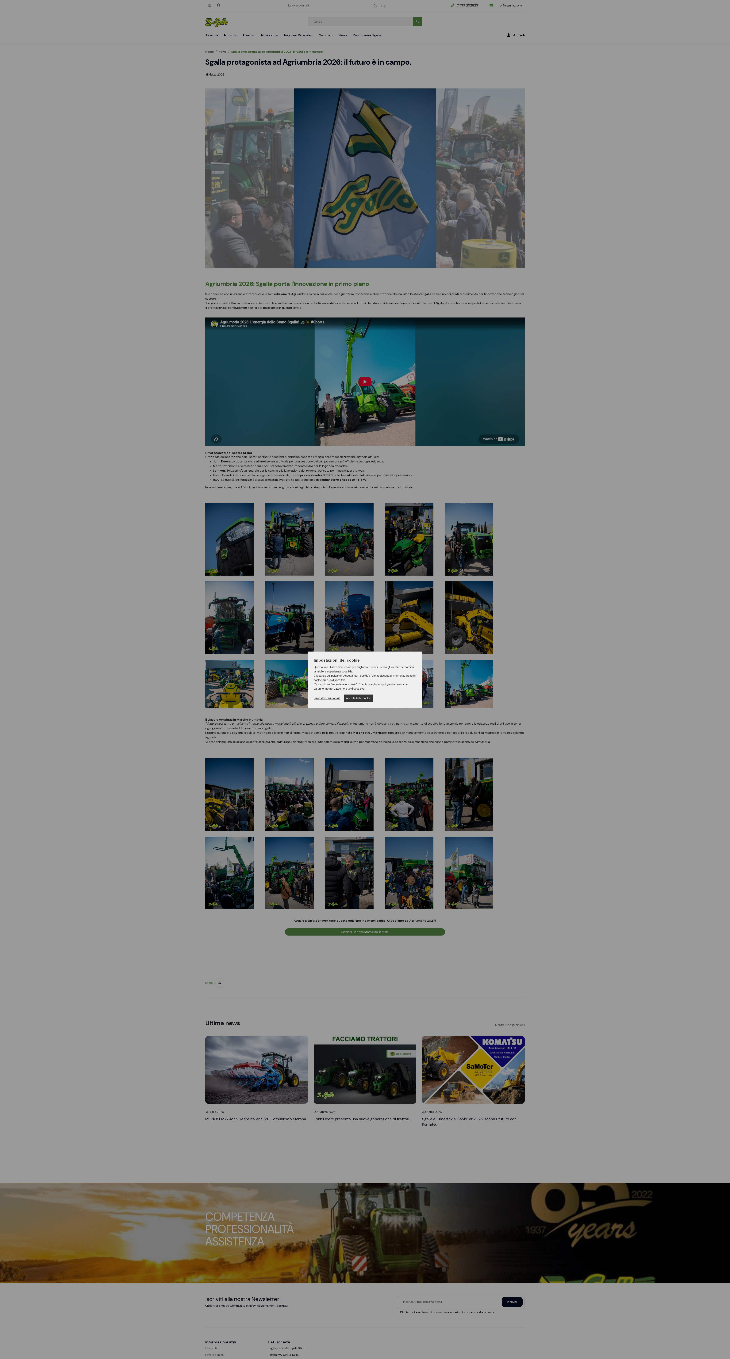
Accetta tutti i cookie (358, 698)
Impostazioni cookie (327, 698)
